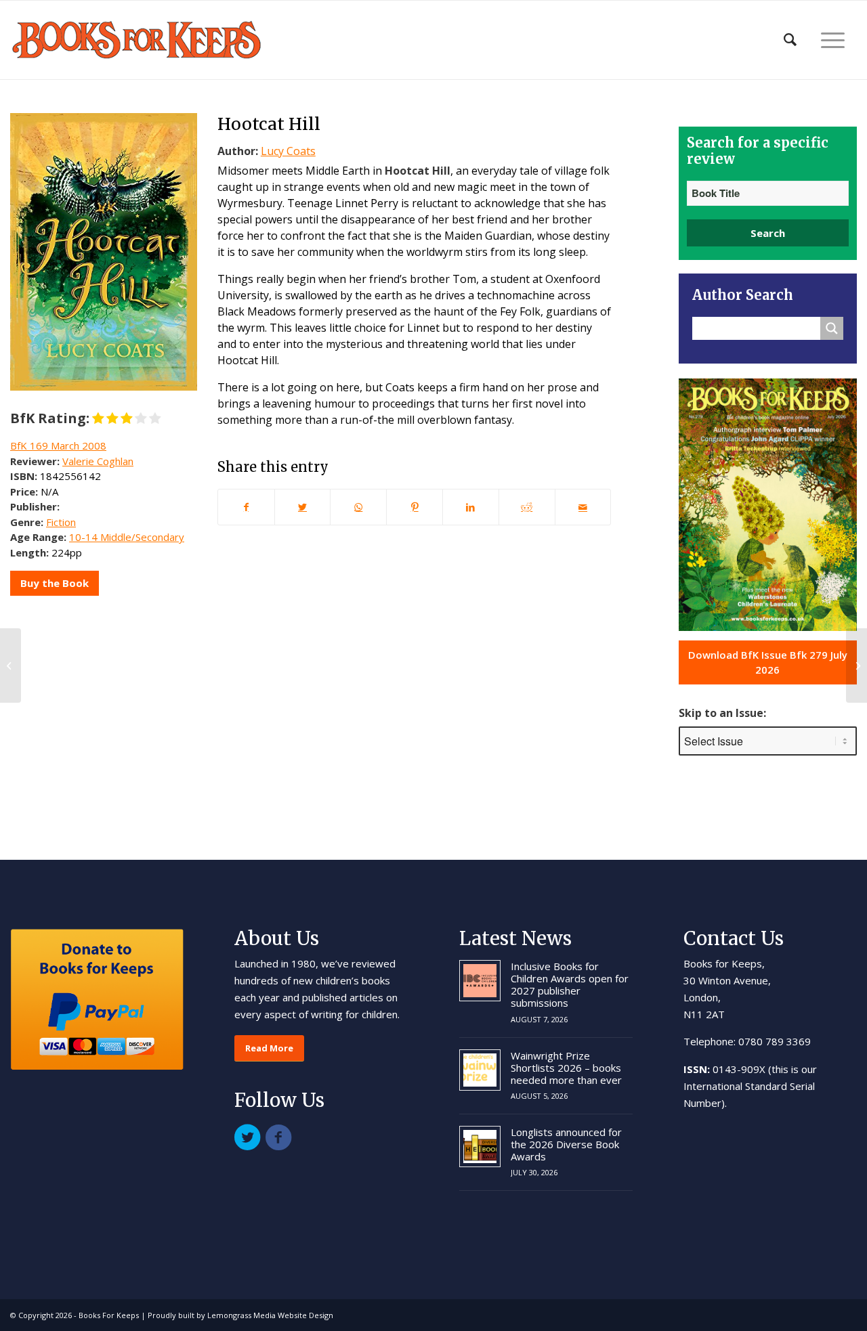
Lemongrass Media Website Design (270, 1315)
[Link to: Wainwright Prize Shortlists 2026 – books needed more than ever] (479, 1070)
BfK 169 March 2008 (58, 445)
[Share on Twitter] (303, 507)
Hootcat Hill (268, 124)
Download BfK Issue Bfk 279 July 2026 (767, 662)
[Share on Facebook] (246, 507)
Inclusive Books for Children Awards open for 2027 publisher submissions (570, 984)
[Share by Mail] (583, 507)
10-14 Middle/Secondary (126, 537)
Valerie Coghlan (97, 461)
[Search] (790, 40)
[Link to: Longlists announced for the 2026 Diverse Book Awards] (479, 1146)
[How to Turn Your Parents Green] (10, 665)
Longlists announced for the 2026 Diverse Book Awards (566, 1144)
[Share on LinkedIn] (471, 507)
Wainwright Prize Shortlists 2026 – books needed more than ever (566, 1067)
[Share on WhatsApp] (358, 507)
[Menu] (833, 40)
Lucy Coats (288, 151)
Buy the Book (54, 583)
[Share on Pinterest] (414, 507)
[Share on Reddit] (527, 507)
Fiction (61, 522)
